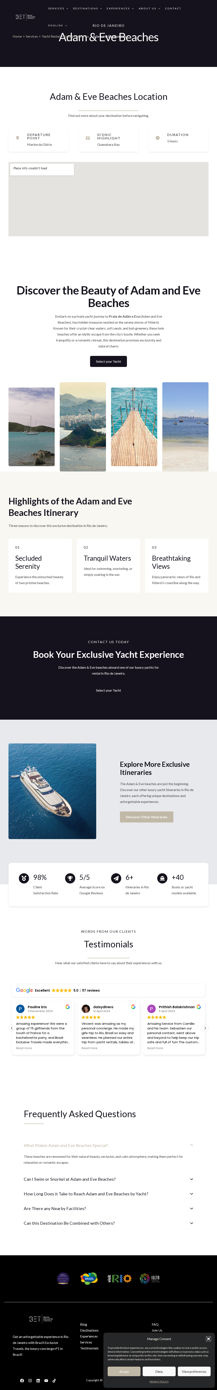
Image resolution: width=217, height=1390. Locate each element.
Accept (124, 1371)
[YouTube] (46, 1381)
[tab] (108, 1155)
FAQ (155, 1324)
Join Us (157, 1330)
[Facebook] (22, 1381)
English (55, 25)
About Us (147, 8)
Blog (83, 1324)
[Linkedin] (38, 1381)
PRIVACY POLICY (159, 1381)
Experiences (118, 8)
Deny (159, 1371)
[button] (208, 1339)
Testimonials (89, 1348)
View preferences (194, 1371)
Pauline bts (37, 1007)
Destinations (85, 8)
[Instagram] (30, 1381)
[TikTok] (54, 1381)
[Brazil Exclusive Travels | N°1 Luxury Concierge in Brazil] (25, 16)
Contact (173, 8)
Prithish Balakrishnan (177, 1007)
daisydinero (103, 1007)
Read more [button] (24, 1048)
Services (56, 8)
